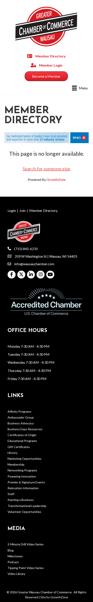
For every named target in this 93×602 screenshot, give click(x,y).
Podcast (13, 562)
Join (22, 210)
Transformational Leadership (27, 506)
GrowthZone (56, 179)
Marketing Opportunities (25, 458)
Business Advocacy (21, 423)
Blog (11, 550)
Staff (11, 494)
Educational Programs (22, 441)
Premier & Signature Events (26, 482)
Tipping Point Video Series (26, 568)
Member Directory (43, 210)
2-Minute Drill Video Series (26, 544)
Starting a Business (21, 500)
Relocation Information (23, 488)
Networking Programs (22, 470)
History (13, 453)
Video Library (16, 574)
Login (12, 210)
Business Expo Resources (25, 429)
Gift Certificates (19, 447)
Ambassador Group (21, 417)
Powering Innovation (22, 476)
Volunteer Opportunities (24, 512)
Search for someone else (46, 168)
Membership (16, 464)
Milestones (15, 556)
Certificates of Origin (22, 435)
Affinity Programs (19, 411)
